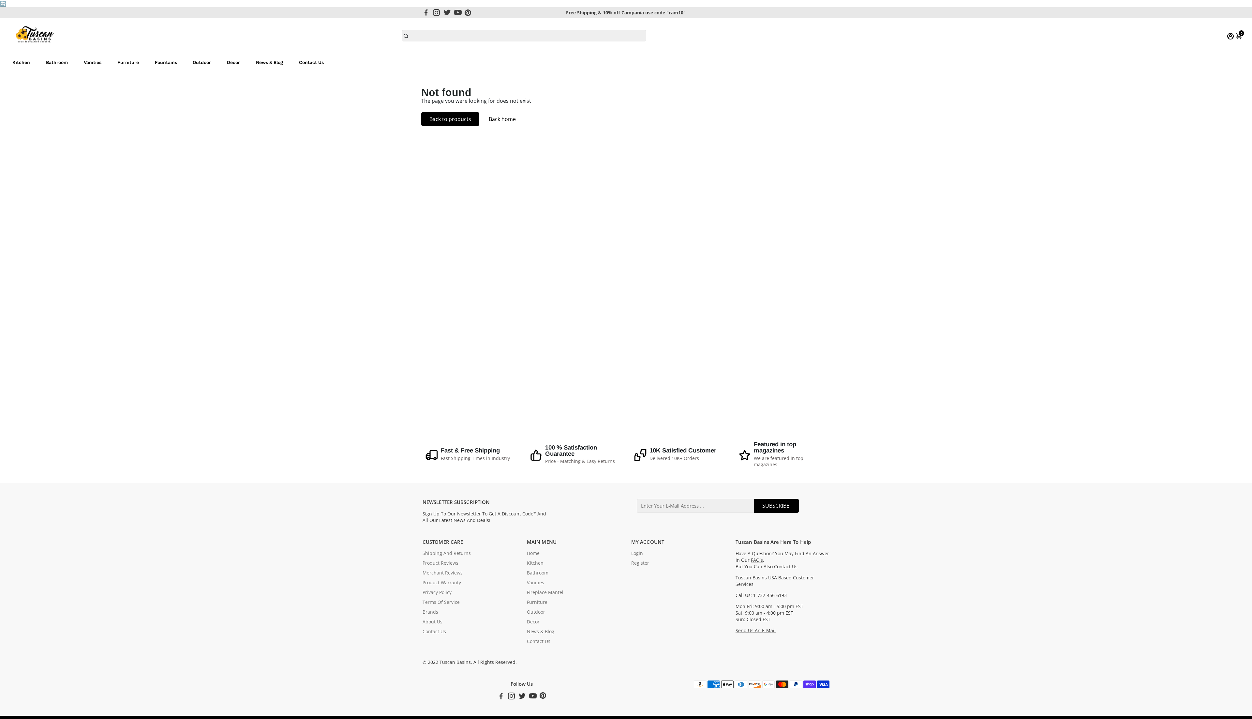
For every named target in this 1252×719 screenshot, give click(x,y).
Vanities (92, 62)
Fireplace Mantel (545, 592)
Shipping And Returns (447, 553)
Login (637, 553)
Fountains (166, 62)
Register (640, 563)
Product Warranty (442, 583)
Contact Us (311, 62)
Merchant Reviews (443, 573)
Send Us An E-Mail (756, 631)
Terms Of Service (441, 602)
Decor (233, 62)
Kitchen (21, 62)
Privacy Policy (437, 592)
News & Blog (269, 62)
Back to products (450, 119)
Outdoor (202, 62)
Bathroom (57, 62)
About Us (432, 622)
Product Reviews (440, 563)
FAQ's (757, 560)
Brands (430, 612)
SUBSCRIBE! (776, 505)
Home (533, 553)
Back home (502, 119)
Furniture (128, 62)
